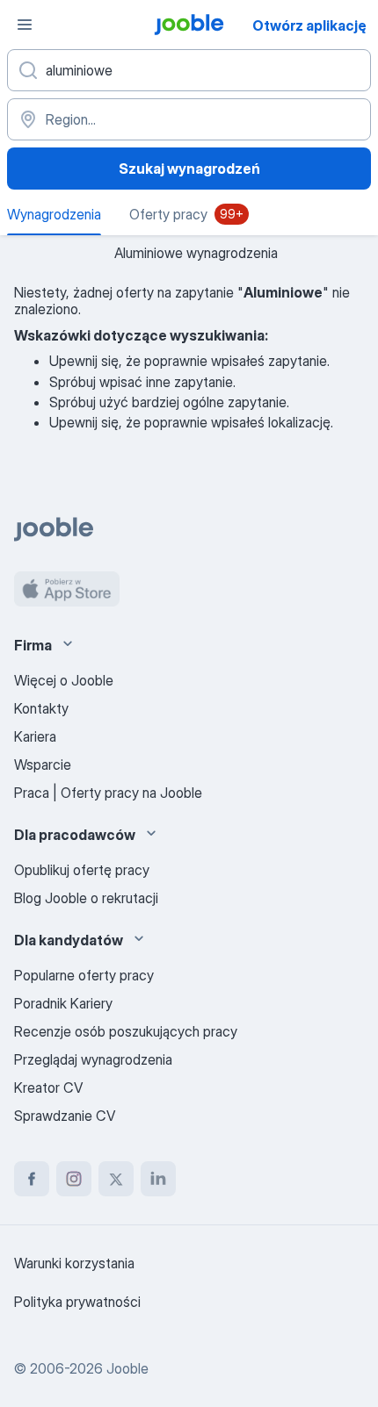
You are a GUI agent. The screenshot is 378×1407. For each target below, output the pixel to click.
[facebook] (31, 1178)
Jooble (127, 1368)
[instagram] (73, 1178)
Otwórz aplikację (309, 25)
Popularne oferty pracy (84, 975)
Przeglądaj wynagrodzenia (93, 1059)
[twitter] (116, 1178)
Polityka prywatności (77, 1301)
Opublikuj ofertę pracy (81, 870)
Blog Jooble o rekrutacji (86, 898)
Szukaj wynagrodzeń (189, 168)
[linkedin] (158, 1178)
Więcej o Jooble (63, 680)
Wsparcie (42, 764)
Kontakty (41, 708)
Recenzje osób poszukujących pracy (125, 1031)
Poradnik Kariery (63, 1003)
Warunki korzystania (74, 1263)
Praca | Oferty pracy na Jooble (108, 792)
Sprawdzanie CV (64, 1115)
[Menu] (24, 24)
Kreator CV (48, 1087)
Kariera (35, 736)
